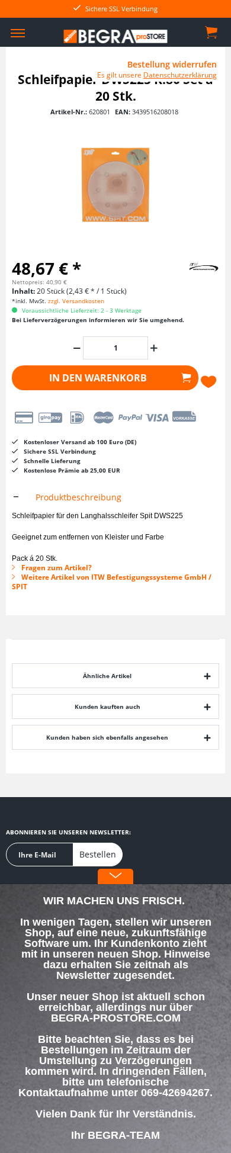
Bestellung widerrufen (172, 64)
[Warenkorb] (212, 31)
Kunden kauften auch (107, 706)
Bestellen (97, 854)
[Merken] (210, 382)
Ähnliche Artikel (107, 676)
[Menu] (18, 32)
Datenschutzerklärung (180, 75)
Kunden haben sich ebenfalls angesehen (107, 737)
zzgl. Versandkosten (76, 301)
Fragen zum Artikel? (56, 568)
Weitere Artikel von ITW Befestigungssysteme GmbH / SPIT (111, 582)
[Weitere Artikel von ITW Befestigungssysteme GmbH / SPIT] (189, 266)
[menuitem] (18, 32)
